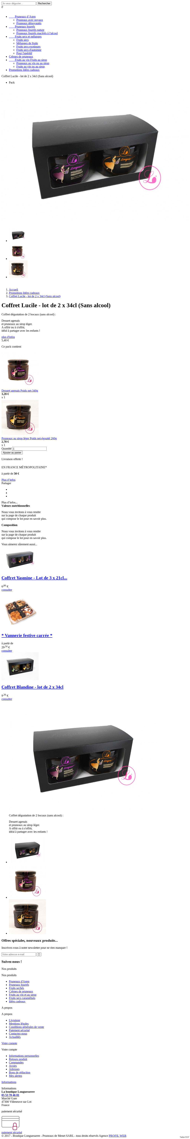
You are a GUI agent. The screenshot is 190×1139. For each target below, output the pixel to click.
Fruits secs (22, 39)
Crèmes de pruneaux (21, 56)
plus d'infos (8, 337)
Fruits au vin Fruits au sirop (28, 59)
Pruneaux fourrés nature (30, 29)
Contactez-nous (18, 1033)
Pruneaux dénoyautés (28, 23)
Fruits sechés (16, 988)
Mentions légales (19, 1023)
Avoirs (13, 1065)
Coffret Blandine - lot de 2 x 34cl (32, 687)
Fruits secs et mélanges (25, 36)
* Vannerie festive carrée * (26, 635)
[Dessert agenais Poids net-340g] (20, 387)
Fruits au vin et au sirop (22, 994)
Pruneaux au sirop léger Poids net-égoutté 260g (29, 438)
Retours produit (18, 1059)
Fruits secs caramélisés (22, 998)
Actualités (15, 1036)
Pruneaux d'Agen (19, 981)
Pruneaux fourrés (22, 26)
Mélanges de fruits (27, 43)
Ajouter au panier (12, 452)
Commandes (16, 1062)
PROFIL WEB (117, 1135)
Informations (8, 1082)
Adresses (14, 1069)
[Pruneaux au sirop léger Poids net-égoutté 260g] (20, 435)
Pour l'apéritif (24, 53)
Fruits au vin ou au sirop (30, 66)
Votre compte (9, 1043)
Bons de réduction (19, 1072)
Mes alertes (15, 1075)
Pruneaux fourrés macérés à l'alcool (37, 33)
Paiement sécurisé (19, 1030)
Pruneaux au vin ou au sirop (32, 63)
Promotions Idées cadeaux (24, 69)
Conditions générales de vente (26, 1027)
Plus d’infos (8, 479)
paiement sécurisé (11, 1132)
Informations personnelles (24, 1055)
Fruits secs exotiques (28, 46)
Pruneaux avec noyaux (29, 19)
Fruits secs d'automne (28, 49)
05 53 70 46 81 (10, 1095)
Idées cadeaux (17, 1001)
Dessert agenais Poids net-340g (19, 390)
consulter (6, 589)
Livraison (14, 1020)
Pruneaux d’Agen (22, 16)
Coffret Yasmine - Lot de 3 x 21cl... (34, 577)
